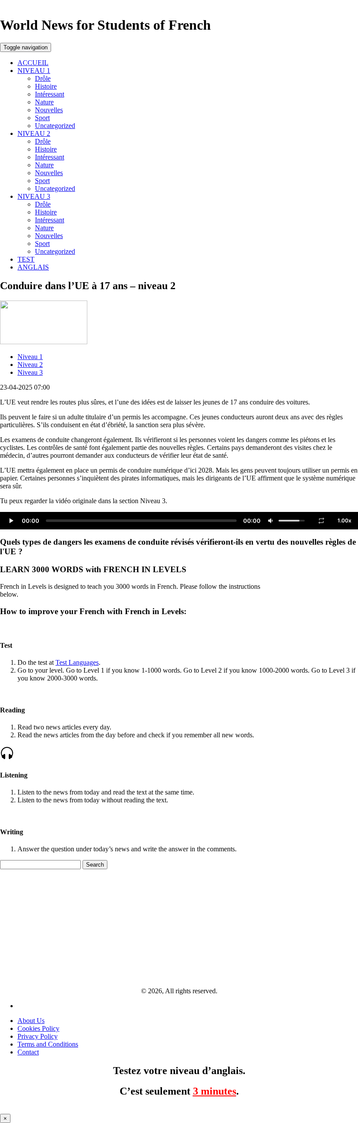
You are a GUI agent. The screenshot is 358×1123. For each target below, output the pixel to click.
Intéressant (49, 94)
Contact (28, 1052)
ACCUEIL (32, 62)
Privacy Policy (37, 1036)
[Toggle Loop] (321, 521)
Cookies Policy (38, 1028)
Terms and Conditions (47, 1044)
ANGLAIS (33, 267)
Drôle (43, 78)
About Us (31, 1020)
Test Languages (77, 662)
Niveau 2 (30, 364)
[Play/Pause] (11, 520)
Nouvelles (49, 110)
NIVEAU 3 (33, 196)
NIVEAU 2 (33, 133)
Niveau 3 (30, 372)
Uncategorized (55, 125)
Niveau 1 (30, 356)
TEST (25, 259)
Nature (44, 102)
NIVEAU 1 (33, 70)
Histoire (46, 86)
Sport (42, 117)
